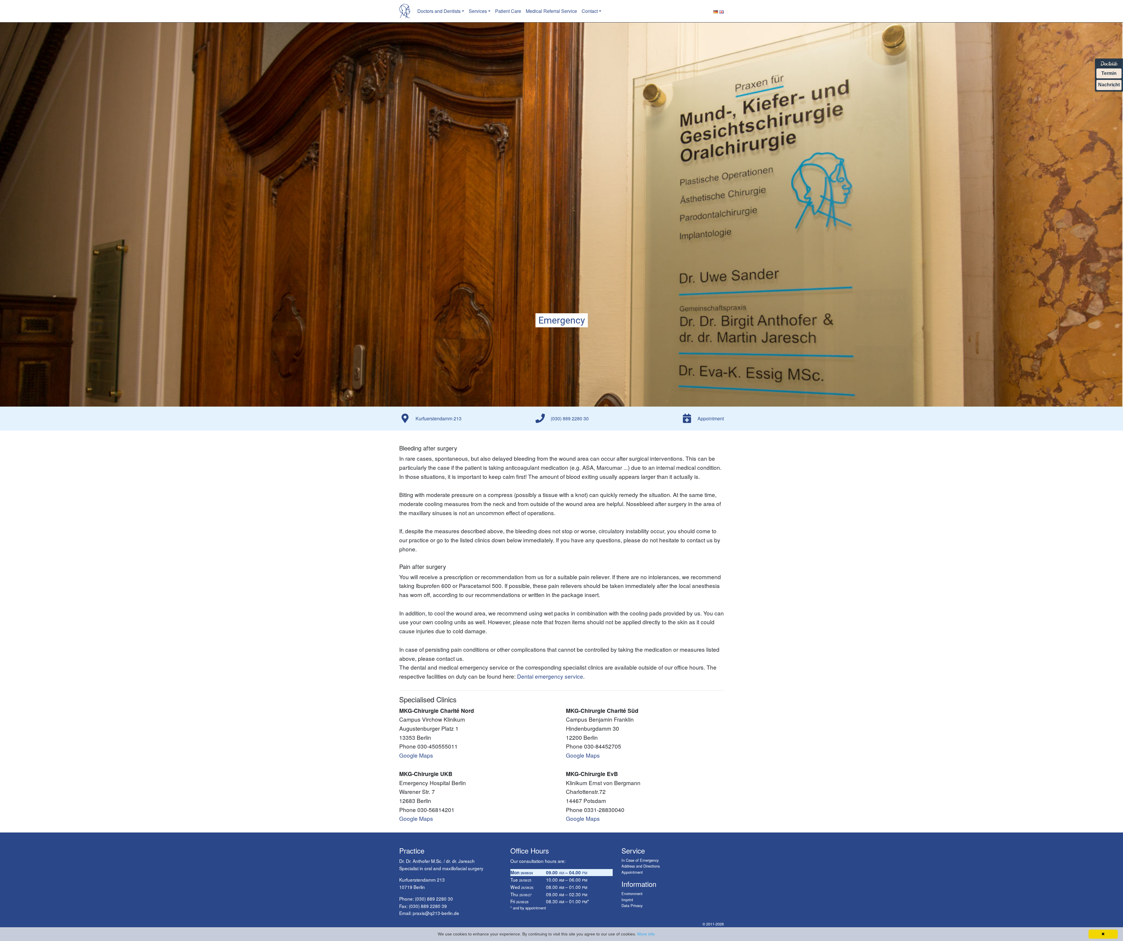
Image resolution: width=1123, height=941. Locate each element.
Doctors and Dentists (439, 11)
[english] (721, 11)
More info (646, 934)
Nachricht (1109, 84)
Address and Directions (640, 866)
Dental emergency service (550, 676)
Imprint (627, 899)
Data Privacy (632, 905)
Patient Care (508, 11)
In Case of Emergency (640, 860)
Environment (632, 893)
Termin (1109, 73)
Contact (590, 11)
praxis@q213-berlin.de (436, 913)
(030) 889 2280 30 (434, 898)
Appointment (632, 872)
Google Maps (416, 755)
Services (478, 11)
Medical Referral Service (551, 11)
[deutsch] (715, 11)
